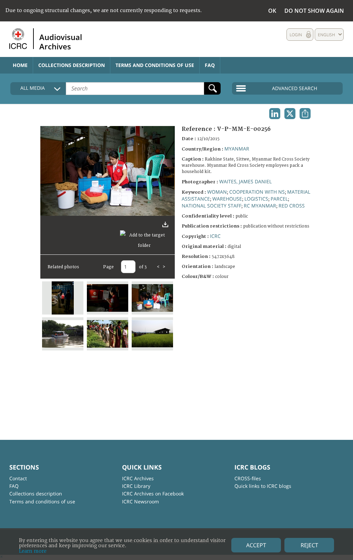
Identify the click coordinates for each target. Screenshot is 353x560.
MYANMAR (236, 148)
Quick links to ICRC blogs (262, 486)
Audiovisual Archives (60, 41)
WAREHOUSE (227, 198)
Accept (256, 545)
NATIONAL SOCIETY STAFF (211, 205)
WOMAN (217, 192)
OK (272, 11)
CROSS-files (247, 478)
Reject (309, 545)
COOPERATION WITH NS (257, 192)
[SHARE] (305, 113)
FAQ (210, 65)
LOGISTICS (256, 198)
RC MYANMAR (260, 205)
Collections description (71, 65)
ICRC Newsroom (140, 501)
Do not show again (314, 11)
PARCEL (279, 198)
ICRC (215, 236)
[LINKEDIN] (274, 113)
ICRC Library (136, 486)
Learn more (33, 551)
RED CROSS (292, 205)
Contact (18, 478)
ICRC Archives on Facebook (153, 493)
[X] (289, 113)
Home (20, 65)
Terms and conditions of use (154, 65)
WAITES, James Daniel (245, 181)
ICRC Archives (138, 478)
